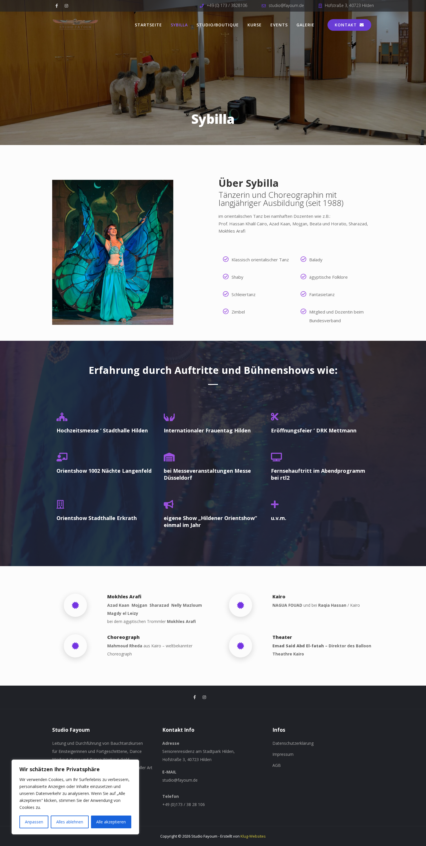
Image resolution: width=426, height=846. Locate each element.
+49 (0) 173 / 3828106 (227, 5)
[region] (75, 797)
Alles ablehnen (69, 822)
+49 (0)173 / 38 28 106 (183, 804)
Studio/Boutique (217, 25)
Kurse (254, 25)
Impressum (283, 754)
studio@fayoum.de (286, 5)
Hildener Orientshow (228, 518)
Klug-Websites (253, 836)
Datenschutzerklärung (293, 743)
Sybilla (179, 25)
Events (279, 25)
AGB (276, 765)
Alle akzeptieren (111, 822)
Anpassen (34, 822)
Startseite (148, 25)
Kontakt (346, 25)
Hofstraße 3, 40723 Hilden (349, 5)
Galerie (305, 25)
